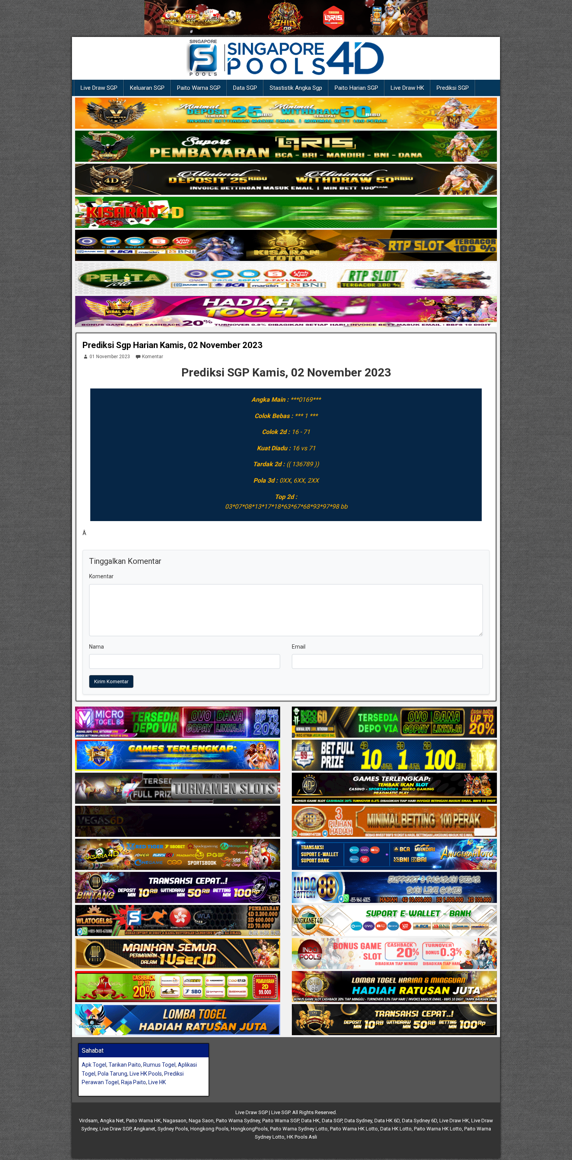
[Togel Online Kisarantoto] (286, 246)
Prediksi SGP (453, 87)
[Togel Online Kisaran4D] (286, 213)
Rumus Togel (159, 1065)
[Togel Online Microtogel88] (177, 722)
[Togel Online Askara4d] (177, 855)
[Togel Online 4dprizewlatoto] (177, 954)
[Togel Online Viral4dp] (286, 312)
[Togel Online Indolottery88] (394, 888)
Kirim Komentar (111, 681)
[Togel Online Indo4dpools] (177, 1020)
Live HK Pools (146, 1074)
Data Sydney (358, 1120)
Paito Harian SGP (356, 87)
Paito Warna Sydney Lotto (299, 1129)
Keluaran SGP (147, 87)
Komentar (152, 356)
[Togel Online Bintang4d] (177, 888)
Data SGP (245, 87)
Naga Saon (201, 1120)
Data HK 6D (387, 1120)
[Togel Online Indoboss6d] (394, 722)
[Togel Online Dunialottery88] (394, 822)
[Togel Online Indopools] (394, 954)
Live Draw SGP (99, 87)
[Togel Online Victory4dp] (177, 755)
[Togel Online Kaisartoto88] (177, 987)
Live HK (157, 1082)
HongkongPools (249, 1129)
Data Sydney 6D (419, 1120)
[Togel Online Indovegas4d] (394, 1020)
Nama (96, 647)
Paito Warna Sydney (238, 1120)
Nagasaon (174, 1120)
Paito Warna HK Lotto (354, 1129)
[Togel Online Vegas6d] (177, 822)
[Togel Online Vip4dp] (394, 789)
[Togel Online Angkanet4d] (394, 921)
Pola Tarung (112, 1074)
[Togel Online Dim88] (286, 146)
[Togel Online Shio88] (394, 987)
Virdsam (88, 1120)
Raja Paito (133, 1082)
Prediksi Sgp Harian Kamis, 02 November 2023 (172, 345)
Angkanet (144, 1129)
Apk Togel (94, 1065)
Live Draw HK (407, 87)
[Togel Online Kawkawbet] (177, 789)
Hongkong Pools (209, 1129)
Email (298, 647)
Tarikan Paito (125, 1065)
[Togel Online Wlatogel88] (177, 921)
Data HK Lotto (396, 1129)
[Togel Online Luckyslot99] (394, 755)
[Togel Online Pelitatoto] (286, 279)
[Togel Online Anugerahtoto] (394, 855)
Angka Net (112, 1120)
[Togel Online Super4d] (286, 180)
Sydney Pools (173, 1129)
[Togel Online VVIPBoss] (286, 113)
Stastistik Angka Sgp (296, 87)
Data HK (310, 1120)
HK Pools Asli (302, 1137)
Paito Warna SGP (199, 87)
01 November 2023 (109, 356)
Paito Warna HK (143, 1120)
